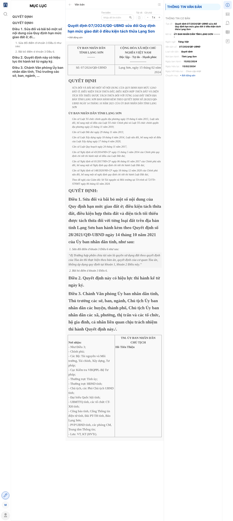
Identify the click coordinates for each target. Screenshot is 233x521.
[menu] (5, 254)
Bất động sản (188, 75)
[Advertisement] (38, 144)
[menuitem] (5, 4)
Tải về (139, 12)
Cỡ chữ (148, 12)
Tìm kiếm (105, 12)
